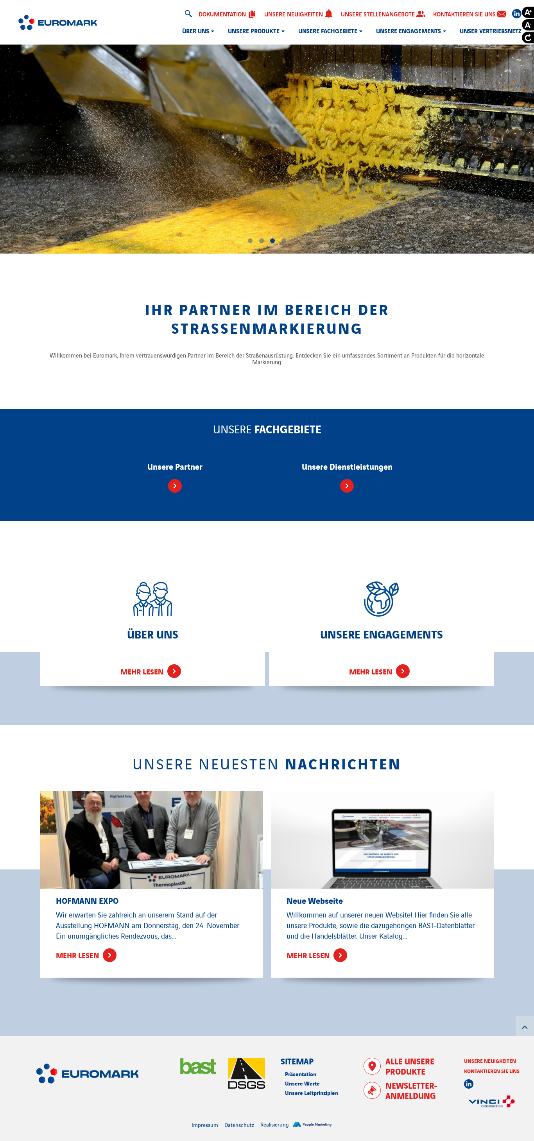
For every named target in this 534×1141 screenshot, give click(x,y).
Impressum (205, 1124)
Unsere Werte (302, 1083)
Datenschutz (239, 1124)
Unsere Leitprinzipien (311, 1092)
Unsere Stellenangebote (378, 13)
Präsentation (300, 1073)
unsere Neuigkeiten (490, 1060)
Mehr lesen (141, 671)
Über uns (195, 30)
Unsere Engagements (408, 30)
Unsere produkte (254, 30)
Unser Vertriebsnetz (490, 30)
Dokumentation (223, 13)
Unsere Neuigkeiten (294, 13)
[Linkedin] (516, 13)
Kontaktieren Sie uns (465, 13)
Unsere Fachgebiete (327, 30)
